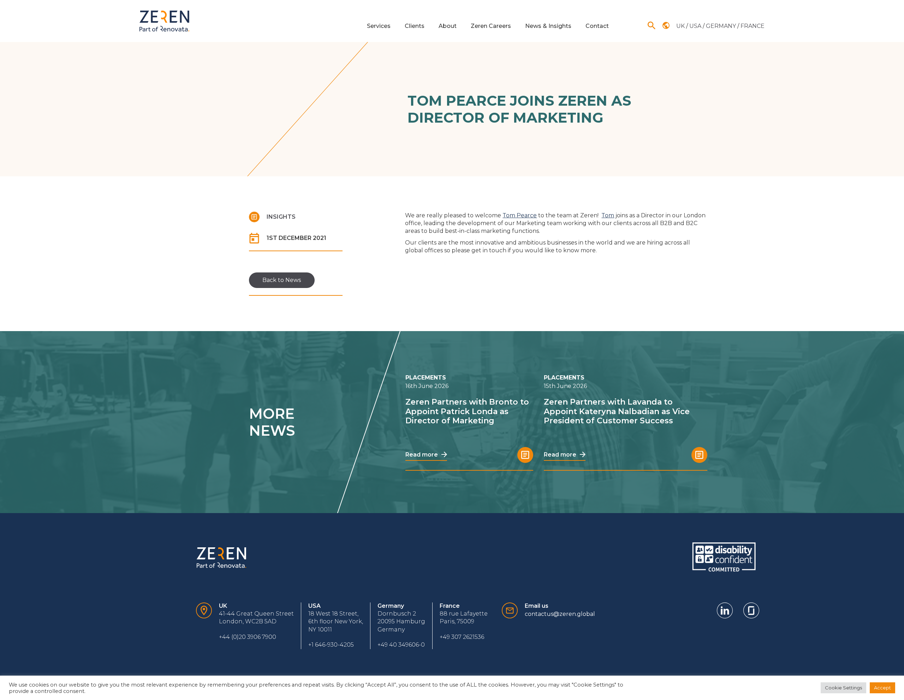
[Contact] (204, 625)
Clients (414, 26)
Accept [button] (882, 687)
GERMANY (721, 26)
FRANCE (753, 26)
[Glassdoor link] (751, 610)
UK (681, 26)
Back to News (281, 280)
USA (696, 26)
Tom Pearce (519, 215)
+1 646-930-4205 (331, 644)
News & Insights (548, 26)
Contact (597, 26)
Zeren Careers (491, 26)
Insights (281, 216)
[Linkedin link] (725, 610)
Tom (607, 215)
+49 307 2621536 (462, 637)
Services (379, 26)
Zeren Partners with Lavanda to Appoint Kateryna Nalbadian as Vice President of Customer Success (617, 411)
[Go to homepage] (164, 21)
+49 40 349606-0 (401, 644)
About (448, 26)
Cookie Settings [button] (843, 687)
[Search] (651, 25)
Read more (422, 454)
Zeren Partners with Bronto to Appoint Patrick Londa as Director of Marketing (467, 411)
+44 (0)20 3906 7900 (247, 637)
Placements (425, 377)
